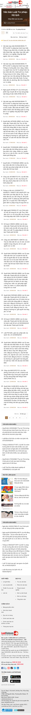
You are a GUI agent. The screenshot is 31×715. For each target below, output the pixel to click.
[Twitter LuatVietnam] (15, 668)
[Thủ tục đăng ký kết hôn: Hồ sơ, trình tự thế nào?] (7, 497)
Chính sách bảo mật (8, 618)
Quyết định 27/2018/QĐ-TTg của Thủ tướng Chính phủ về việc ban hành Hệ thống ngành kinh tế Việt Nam (15, 461)
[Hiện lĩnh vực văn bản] (6, 32)
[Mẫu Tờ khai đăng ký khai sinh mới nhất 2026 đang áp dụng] (7, 481)
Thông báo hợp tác (8, 626)
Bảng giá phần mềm (8, 607)
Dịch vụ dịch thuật (22, 593)
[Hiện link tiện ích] (2, 32)
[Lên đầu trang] (1, 714)
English (23, 5)
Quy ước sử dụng (8, 615)
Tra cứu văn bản (21, 581)
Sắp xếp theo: (14, 37)
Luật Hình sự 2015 (17, 706)
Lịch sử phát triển (7, 585)
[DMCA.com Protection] (19, 711)
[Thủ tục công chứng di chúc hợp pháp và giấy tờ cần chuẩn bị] (7, 514)
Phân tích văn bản (22, 585)
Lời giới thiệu (6, 581)
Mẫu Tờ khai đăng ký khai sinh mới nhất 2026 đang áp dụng (21, 481)
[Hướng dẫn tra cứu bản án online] (7, 506)
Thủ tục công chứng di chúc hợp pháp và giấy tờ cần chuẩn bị (21, 514)
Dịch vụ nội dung (21, 596)
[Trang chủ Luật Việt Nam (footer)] (15, 633)
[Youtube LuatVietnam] (9, 668)
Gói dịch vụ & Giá (15, 5)
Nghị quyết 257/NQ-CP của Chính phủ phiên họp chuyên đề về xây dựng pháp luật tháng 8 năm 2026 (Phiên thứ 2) (15, 92)
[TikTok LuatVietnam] (12, 668)
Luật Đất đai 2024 (6, 706)
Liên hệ (5, 593)
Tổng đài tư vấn (21, 599)
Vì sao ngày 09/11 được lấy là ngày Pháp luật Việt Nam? (21, 489)
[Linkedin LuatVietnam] (18, 668)
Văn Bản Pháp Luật (6, 704)
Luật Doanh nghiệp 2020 (20, 704)
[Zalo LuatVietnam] (5, 668)
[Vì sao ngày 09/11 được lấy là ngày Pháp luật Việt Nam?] (7, 489)
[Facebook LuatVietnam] (2, 668)
